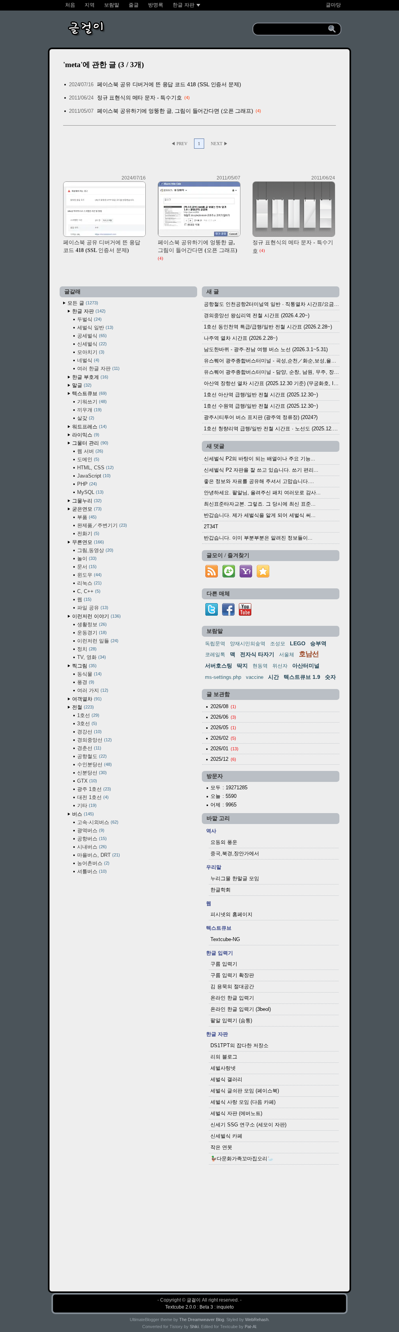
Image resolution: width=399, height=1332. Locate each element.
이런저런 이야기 (95, 616)
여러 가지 (92, 690)
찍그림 (83, 666)
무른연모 (87, 542)
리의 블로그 (223, 1057)
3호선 (86, 723)
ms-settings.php (223, 677)
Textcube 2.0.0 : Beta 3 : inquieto (199, 1307)
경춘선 (88, 748)
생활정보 (91, 624)
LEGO (297, 643)
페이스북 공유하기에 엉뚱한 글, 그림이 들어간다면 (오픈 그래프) (175, 111)
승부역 (318, 643)
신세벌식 (91, 344)
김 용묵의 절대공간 (232, 986)
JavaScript (93, 476)
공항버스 (91, 839)
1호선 (87, 715)
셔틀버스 (91, 871)
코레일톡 (215, 654)
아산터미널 (306, 665)
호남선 (309, 654)
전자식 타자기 (257, 654)
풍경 (85, 682)
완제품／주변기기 (101, 525)
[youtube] (245, 614)
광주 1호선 (93, 789)
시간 (273, 677)
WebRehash (256, 1319)
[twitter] (211, 614)
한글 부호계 (89, 377)
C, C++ (88, 591)
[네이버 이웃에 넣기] (228, 578)
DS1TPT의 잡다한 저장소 (239, 1045)
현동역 (260, 666)
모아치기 (90, 352)
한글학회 (220, 890)
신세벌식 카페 (226, 1136)
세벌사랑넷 (223, 1068)
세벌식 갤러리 (226, 1079)
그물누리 (86, 501)
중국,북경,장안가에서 (234, 853)
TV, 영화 (90, 657)
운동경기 (91, 633)
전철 (82, 707)
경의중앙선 (93, 740)
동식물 (88, 674)
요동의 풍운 (223, 842)
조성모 (277, 643)
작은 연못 (221, 1147)
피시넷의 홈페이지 (231, 914)
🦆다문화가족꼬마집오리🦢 (242, 1159)
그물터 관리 (89, 443)
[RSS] (211, 578)
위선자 (280, 666)
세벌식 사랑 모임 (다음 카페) (242, 1102)
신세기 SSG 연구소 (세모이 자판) (248, 1125)
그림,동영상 (94, 550)
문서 (86, 567)
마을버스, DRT (97, 855)
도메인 (87, 459)
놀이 (86, 558)
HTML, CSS (94, 468)
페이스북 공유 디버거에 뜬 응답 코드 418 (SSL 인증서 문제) (169, 84)
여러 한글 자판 (97, 368)
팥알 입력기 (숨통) (231, 1020)
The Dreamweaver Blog (201, 1319)
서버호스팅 (218, 665)
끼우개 (88, 410)
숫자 (330, 677)
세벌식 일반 (94, 327)
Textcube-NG (225, 939)
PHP (86, 484)
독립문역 (215, 643)
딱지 (242, 665)
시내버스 (91, 847)
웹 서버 (89, 451)
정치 (86, 649)
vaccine (254, 677)
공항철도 (91, 756)
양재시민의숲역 (247, 643)
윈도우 (88, 575)
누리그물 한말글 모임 (234, 878)
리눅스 (88, 583)
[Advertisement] (199, 1224)
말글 (81, 385)
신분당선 (91, 773)
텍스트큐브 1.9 (302, 677)
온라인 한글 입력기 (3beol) (240, 1009)
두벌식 (88, 319)
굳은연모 (86, 509)
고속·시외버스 (97, 822)
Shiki (194, 1326)
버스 (82, 814)
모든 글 (82, 303)
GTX (86, 781)
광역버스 (90, 830)
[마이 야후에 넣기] (246, 578)
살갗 (85, 418)
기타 (86, 805)
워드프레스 (88, 427)
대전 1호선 (92, 797)
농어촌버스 (92, 863)
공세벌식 (91, 336)
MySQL (89, 492)
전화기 (87, 533)
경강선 (88, 732)
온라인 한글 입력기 (232, 998)
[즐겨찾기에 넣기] (263, 578)
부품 (86, 517)
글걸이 (194, 1300)
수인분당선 (93, 764)
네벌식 (87, 360)
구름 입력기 (223, 964)
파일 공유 (92, 608)
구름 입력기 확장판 (232, 975)
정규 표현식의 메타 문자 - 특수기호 (139, 97)
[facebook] (228, 614)
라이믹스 (85, 435)
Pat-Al (250, 1326)
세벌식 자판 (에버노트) (236, 1113)
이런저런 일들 (97, 641)
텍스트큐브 (88, 393)
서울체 (286, 654)
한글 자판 (88, 311)
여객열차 (86, 699)
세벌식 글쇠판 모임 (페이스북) (244, 1091)
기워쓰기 (91, 402)
